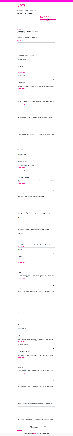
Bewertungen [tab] (21, 29)
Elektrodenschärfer (20, 240)
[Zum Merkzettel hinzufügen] (53, 48)
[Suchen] (43, 6)
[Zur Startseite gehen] (21, 6)
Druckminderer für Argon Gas (22, 193)
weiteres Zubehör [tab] (19, 40)
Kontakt (31, 426)
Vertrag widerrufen (19, 430)
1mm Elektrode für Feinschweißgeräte (23, 66)
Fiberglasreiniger (20, 256)
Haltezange (19, 272)
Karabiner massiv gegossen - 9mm (22, 335)
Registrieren (48, 20)
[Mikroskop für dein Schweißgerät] (28, 22)
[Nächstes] (55, 232)
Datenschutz (45, 426)
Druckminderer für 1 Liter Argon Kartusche (23, 177)
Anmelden (48, 19)
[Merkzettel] (50, 6)
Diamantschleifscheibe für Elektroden (22, 161)
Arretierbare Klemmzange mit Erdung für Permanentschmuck (25, 98)
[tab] (18, 29)
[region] (36, 1)
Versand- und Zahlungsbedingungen (34, 427)
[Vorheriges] (17, 232)
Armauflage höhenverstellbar (21, 82)
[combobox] (37, 6)
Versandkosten (34, 433)
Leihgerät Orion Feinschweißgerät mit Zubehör (24, 351)
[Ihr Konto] (52, 6)
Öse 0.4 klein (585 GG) (21, 367)
